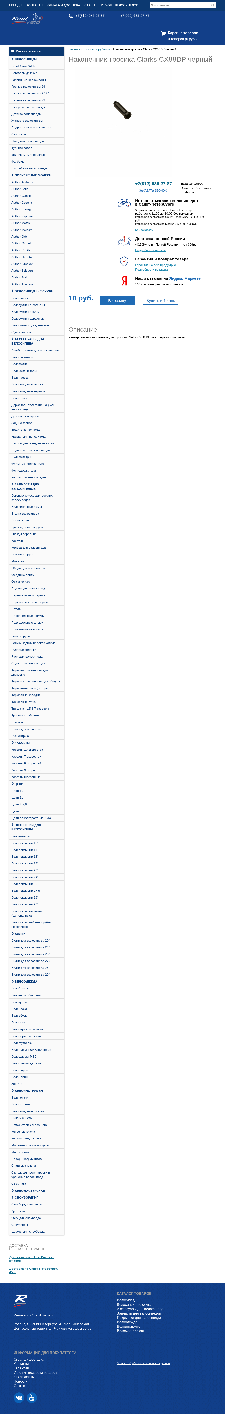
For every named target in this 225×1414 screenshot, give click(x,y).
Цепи (19, 784)
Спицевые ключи (23, 1165)
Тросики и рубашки (25, 715)
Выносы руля (21, 520)
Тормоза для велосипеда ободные (36, 681)
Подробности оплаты (150, 250)
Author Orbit (19, 236)
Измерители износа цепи (29, 1124)
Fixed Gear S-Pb (23, 66)
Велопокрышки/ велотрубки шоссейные (31, 924)
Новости (20, 1381)
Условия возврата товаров (35, 1372)
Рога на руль (20, 636)
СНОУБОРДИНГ (26, 1197)
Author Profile (20, 250)
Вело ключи (19, 1097)
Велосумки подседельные (30, 325)
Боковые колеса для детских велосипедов (32, 498)
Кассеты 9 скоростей (26, 770)
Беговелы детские (24, 73)
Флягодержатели (23, 470)
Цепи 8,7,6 (19, 804)
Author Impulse (22, 216)
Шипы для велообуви (26, 729)
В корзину (117, 300)
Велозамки (19, 364)
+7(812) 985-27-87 (90, 16)
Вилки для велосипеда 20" (30, 940)
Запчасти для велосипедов (25, 486)
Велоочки (18, 1022)
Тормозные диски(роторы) (30, 688)
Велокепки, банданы (26, 995)
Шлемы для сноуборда (28, 1231)
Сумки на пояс (22, 332)
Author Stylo (19, 277)
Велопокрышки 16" (24, 856)
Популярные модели (33, 175)
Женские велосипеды (27, 120)
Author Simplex (22, 264)
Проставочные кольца (27, 629)
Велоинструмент (30, 1090)
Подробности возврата (151, 269)
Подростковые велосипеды (31, 127)
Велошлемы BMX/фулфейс (31, 1049)
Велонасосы (20, 377)
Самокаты (18, 134)
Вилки (20, 933)
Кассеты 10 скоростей (27, 749)
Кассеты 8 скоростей (26, 763)
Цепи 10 (17, 790)
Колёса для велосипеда (28, 547)
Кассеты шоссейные (26, 777)
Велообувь (19, 1015)
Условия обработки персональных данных (143, 1363)
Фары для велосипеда (27, 463)
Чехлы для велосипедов (28, 477)
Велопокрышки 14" (24, 850)
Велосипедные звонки (27, 384)
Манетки (17, 561)
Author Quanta (21, 257)
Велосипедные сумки (34, 291)
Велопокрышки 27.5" (26, 890)
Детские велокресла (25, 416)
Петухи (16, 609)
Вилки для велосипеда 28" (30, 967)
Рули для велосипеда (27, 656)
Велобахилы (20, 988)
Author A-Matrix (22, 182)
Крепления (19, 1211)
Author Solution (22, 270)
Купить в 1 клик (161, 300)
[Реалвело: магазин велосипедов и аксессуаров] (27, 22)
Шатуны (17, 722)
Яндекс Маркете (185, 278)
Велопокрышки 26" (24, 884)
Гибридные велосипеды (28, 79)
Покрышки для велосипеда (26, 827)
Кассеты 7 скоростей (26, 756)
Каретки (17, 540)
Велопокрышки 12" (24, 843)
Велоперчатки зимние (27, 1029)
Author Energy (21, 209)
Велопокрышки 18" (24, 863)
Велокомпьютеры (24, 370)
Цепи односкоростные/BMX (31, 818)
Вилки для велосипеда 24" (30, 947)
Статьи (90, 5)
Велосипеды (26, 59)
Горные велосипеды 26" (28, 86)
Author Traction (22, 284)
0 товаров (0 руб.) (182, 39)
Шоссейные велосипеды (29, 168)
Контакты (34, 5)
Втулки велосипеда (25, 513)
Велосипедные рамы (26, 506)
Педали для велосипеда (29, 588)
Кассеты (22, 743)
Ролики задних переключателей (34, 643)
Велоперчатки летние (27, 1036)
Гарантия (21, 1368)
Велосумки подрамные (28, 318)
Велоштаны (19, 1077)
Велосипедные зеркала (28, 391)
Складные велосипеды (27, 141)
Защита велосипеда (25, 429)
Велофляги (19, 398)
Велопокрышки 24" (24, 877)
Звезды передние (24, 534)
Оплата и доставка (63, 5)
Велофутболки (22, 1043)
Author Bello (19, 189)
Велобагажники (22, 357)
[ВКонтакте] (19, 1397)
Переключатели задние (28, 595)
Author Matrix (20, 223)
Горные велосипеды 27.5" (30, 93)
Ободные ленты (22, 575)
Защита (16, 1083)
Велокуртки (19, 1002)
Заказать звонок (153, 190)
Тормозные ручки (23, 701)
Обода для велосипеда (28, 568)
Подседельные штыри (27, 622)
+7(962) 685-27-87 (134, 16)
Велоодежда (26, 981)
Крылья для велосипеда (28, 436)
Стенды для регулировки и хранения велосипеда (30, 1175)
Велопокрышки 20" (24, 870)
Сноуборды (19, 1224)
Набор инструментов (26, 1159)
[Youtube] (32, 1397)
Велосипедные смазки (27, 1111)
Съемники (18, 1183)
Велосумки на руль (25, 311)
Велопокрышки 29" (24, 904)
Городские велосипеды (28, 107)
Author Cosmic (21, 202)
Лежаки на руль (22, 554)
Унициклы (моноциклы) (28, 154)
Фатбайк (17, 161)
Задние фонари (22, 423)
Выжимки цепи (22, 1118)
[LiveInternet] (120, 1356)
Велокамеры (20, 836)
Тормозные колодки (25, 695)
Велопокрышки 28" (24, 897)
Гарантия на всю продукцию (155, 265)
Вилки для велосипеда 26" (30, 954)
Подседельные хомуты (27, 615)
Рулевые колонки (23, 649)
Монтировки (20, 1152)
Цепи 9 (16, 811)
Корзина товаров (183, 33)
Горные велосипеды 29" (28, 100)
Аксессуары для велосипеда (27, 341)
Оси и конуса (20, 581)
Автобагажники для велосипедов (35, 350)
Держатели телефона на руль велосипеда (32, 407)
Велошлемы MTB (23, 1056)
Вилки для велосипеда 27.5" (31, 961)
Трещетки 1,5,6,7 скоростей (31, 708)
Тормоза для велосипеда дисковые (29, 672)
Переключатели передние (30, 602)
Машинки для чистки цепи (30, 1145)
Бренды (15, 5)
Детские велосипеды (26, 114)
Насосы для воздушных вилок (32, 443)
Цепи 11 (17, 797)
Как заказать (144, 229)
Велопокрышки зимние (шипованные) (27, 913)
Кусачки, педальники (26, 1138)
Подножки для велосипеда (30, 450)
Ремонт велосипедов (119, 5)
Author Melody (21, 229)
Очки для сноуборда (26, 1218)
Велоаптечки (20, 1104)
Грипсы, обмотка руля (27, 527)
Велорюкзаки (20, 298)
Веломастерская (30, 1190)
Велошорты (19, 1070)
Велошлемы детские (26, 1063)
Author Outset (21, 243)
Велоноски (19, 1009)
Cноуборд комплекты (26, 1204)
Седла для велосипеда (28, 663)
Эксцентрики (20, 736)
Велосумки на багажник (28, 305)
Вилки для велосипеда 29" (30, 974)
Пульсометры (21, 457)
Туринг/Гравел (21, 148)
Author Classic (21, 195)
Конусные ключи (23, 1131)
